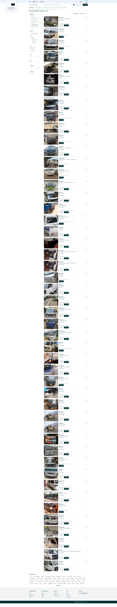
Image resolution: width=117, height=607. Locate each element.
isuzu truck (53, 576)
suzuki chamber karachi (48, 578)
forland (64, 576)
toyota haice (59, 583)
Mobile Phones (38, 7)
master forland (50, 583)
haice (43, 581)
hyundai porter (52, 581)
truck (30, 576)
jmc (36, 581)
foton (67, 576)
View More (58, 585)
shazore (80, 578)
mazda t (38, 578)
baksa (72, 581)
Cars (42, 7)
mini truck (76, 581)
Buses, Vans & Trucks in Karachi (40, 9)
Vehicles (33, 9)
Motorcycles (46, 7)
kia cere (73, 583)
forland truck (65, 583)
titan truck (39, 581)
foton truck (47, 581)
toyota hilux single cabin (70, 578)
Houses (51, 7)
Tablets (60, 7)
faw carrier (84, 578)
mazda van (45, 583)
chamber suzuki (32, 581)
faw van (41, 583)
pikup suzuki (82, 583)
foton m (80, 581)
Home (30, 9)
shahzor (75, 576)
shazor (77, 578)
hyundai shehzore (58, 576)
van (33, 576)
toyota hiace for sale (33, 578)
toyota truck (31, 583)
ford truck (77, 583)
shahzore (54, 578)
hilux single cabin (63, 581)
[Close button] (16, 1)
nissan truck (57, 581)
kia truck (69, 581)
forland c (42, 578)
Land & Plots (64, 7)
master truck (64, 578)
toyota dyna (59, 578)
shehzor (84, 581)
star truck (69, 583)
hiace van (71, 576)
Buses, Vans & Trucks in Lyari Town (51, 9)
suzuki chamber (37, 576)
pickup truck (36, 583)
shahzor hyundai (47, 576)
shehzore (42, 576)
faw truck (55, 583)
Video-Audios (55, 7)
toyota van (79, 576)
